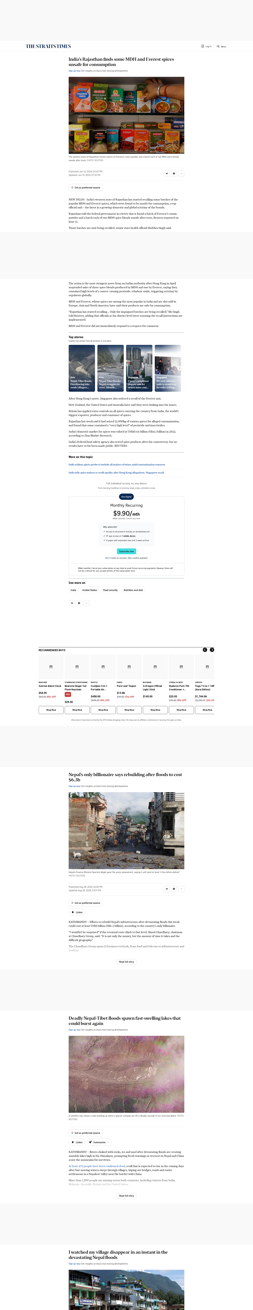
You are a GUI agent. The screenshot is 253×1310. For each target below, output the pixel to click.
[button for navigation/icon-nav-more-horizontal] (181, 173)
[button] (206, 46)
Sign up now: (75, 70)
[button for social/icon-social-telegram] (167, 173)
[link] (48, 46)
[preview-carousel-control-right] (179, 368)
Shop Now (51, 710)
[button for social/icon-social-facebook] (174, 173)
